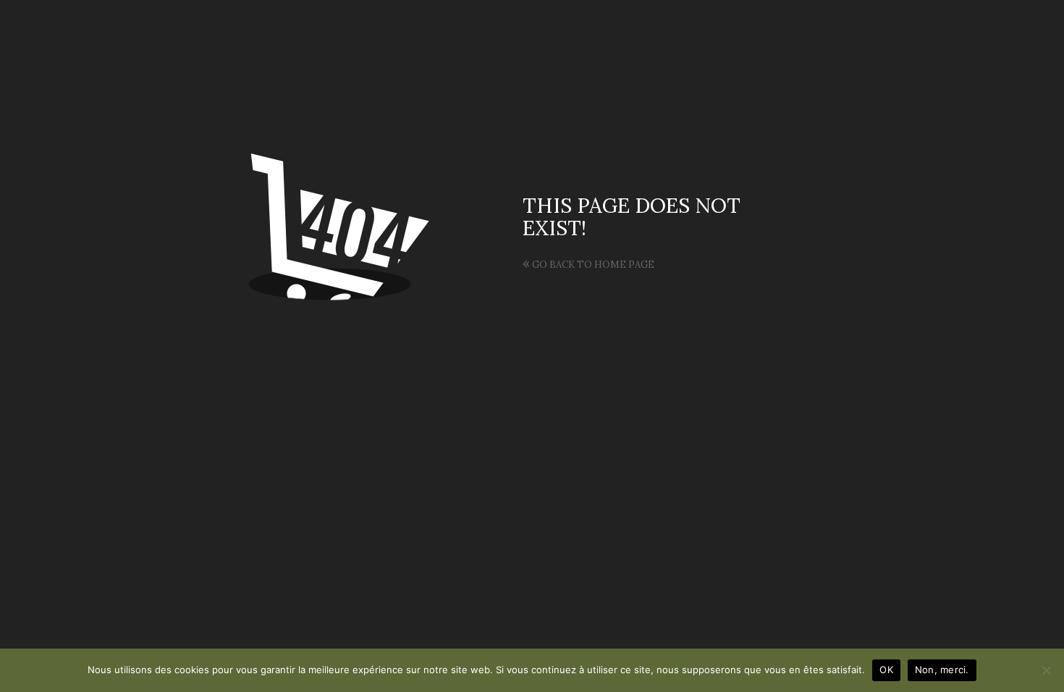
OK (886, 669)
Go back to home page (588, 264)
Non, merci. (942, 669)
